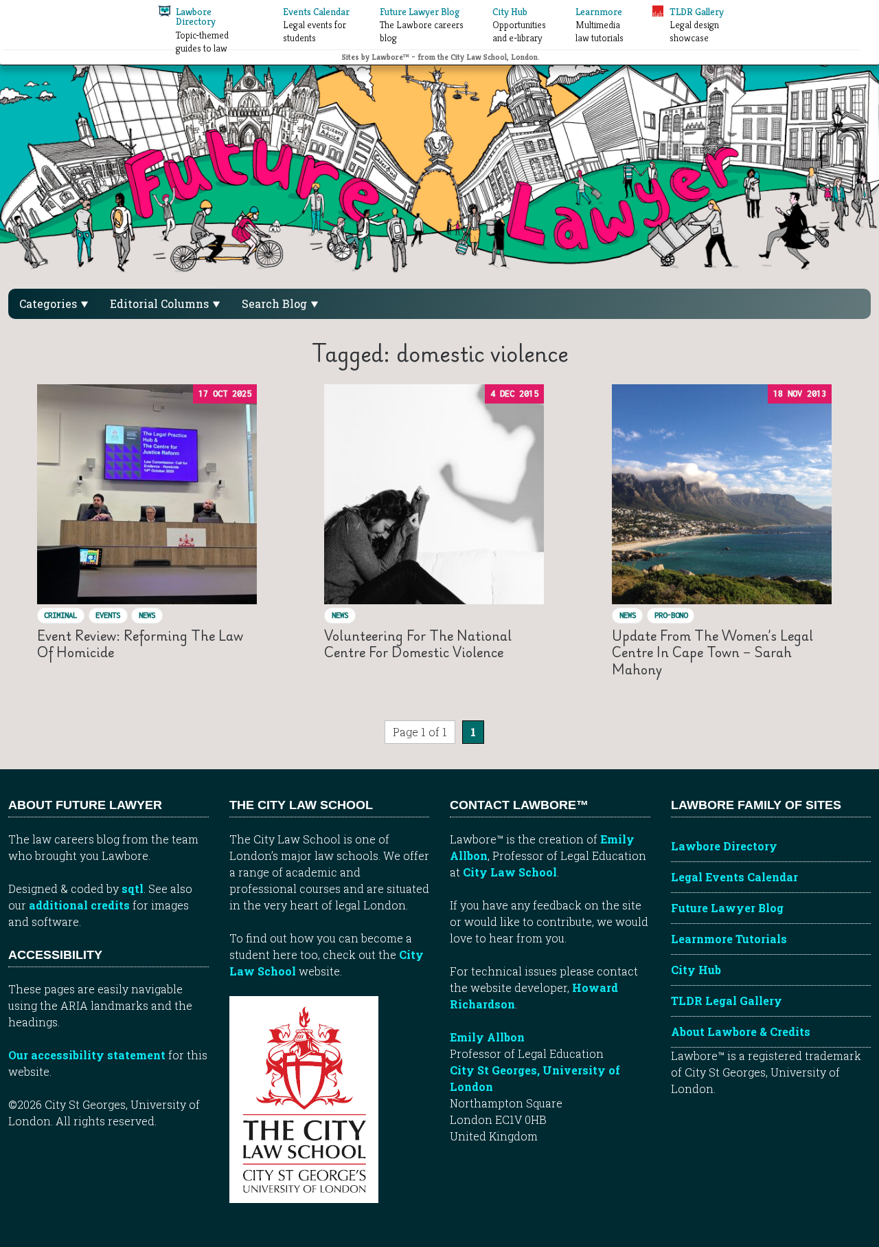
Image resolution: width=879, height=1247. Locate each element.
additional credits (79, 905)
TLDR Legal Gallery (726, 1000)
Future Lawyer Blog (727, 908)
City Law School (510, 872)
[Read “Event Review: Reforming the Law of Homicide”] (147, 494)
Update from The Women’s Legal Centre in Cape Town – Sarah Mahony (712, 652)
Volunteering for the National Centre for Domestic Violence (418, 644)
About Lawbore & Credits (740, 1031)
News (147, 614)
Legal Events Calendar (734, 877)
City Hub (696, 969)
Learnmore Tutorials (729, 938)
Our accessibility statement (86, 1055)
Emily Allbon (487, 1037)
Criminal (60, 614)
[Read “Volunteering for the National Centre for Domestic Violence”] (434, 494)
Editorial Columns (161, 303)
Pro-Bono (670, 614)
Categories (49, 303)
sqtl (133, 888)
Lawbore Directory (724, 846)
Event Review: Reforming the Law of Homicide (140, 644)
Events (107, 614)
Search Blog (276, 303)
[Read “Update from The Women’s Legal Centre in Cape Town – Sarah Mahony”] (722, 494)
